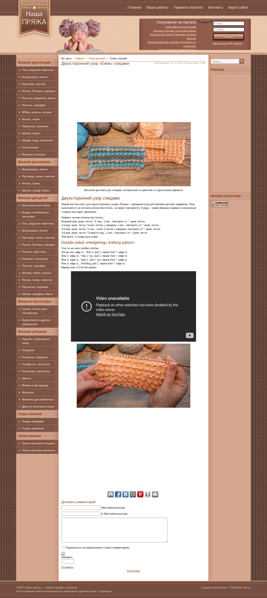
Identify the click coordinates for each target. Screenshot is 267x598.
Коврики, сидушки (35, 357)
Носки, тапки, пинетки (37, 279)
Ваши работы (157, 7)
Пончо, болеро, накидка (38, 91)
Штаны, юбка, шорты (36, 272)
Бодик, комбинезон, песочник (35, 214)
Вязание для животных (38, 399)
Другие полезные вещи (38, 406)
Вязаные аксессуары (34, 301)
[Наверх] (111, 494)
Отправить (67, 567)
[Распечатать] (155, 494)
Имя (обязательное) (113, 507)
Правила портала (188, 7)
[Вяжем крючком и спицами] (34, 20)
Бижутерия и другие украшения (36, 322)
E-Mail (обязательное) (114, 513)
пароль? (238, 43)
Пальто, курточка (34, 251)
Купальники (30, 147)
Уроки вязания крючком (38, 450)
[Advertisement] (133, 92)
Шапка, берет (31, 133)
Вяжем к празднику (35, 385)
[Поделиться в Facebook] (118, 494)
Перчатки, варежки (35, 126)
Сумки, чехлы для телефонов (34, 310)
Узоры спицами (33, 421)
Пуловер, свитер (34, 84)
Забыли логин (220, 43)
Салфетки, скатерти (36, 364)
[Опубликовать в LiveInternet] (148, 494)
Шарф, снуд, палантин (37, 140)
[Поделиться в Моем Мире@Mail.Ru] (133, 494)
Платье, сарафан (34, 105)
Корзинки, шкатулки (36, 371)
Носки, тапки (31, 119)
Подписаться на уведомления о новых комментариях (97, 547)
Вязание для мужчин (34, 162)
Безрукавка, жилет (35, 76)
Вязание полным (33, 154)
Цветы (26, 378)
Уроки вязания (29, 436)
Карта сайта (238, 7)
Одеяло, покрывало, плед (36, 341)
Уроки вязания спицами (38, 443)
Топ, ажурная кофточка (38, 69)
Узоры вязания (30, 414)
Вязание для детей (32, 198)
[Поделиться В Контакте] (125, 494)
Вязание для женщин (34, 62)
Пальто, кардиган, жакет (39, 98)
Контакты (215, 7)
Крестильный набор (36, 205)
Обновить (67, 557)
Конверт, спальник (35, 258)
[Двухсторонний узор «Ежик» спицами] (134, 153)
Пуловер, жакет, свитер (38, 176)
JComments (133, 570)
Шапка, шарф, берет (36, 190)
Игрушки (28, 392)
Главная (134, 7)
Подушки (28, 350)
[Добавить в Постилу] (140, 494)
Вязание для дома (32, 331)
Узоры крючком (33, 428)
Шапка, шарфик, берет (37, 293)
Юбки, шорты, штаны (37, 112)
